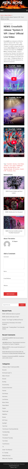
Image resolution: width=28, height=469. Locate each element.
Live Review (5, 399)
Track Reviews (5, 443)
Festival (4, 390)
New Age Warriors (12, 167)
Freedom (6, 165)
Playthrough (5, 411)
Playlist (4, 408)
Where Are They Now (7, 458)
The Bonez (9, 170)
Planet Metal (5, 405)
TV (3, 446)
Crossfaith (9, 164)
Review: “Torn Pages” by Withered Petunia (12, 319)
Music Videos (8, 15)
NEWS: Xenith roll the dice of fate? (10, 316)
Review (4, 417)
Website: (6, 285)
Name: (5, 271)
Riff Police (4, 420)
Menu (2, 10)
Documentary (5, 384)
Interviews (4, 396)
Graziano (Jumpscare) (7, 356)
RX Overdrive (16, 169)
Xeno (14, 170)
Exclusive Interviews (7, 387)
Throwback (5, 435)
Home (2, 15)
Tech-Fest (4, 426)
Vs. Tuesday (5, 452)
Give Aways (5, 393)
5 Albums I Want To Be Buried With (10, 367)
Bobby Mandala (6, 351)
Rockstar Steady (8, 169)
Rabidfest (4, 414)
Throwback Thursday (7, 438)
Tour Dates (5, 440)
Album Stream (6, 375)
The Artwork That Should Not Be (10, 429)
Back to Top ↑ (14, 467)
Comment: (6, 256)
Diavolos (15, 164)
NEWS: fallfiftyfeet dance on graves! (11, 313)
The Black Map (6, 432)
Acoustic (4, 370)
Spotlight (4, 423)
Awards (4, 378)
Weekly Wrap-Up (6, 455)
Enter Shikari (21, 164)
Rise (18, 167)
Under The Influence (7, 449)
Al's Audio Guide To (7, 372)
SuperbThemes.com (14, 465)
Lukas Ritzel (5, 338)
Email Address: (7, 278)
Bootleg (4, 381)
